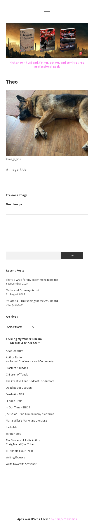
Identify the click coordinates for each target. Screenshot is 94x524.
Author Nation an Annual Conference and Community (30, 359)
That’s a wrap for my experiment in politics (32, 280)
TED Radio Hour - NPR (19, 451)
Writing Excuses (15, 457)
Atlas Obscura (14, 351)
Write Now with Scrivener (21, 464)
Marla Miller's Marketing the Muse (26, 420)
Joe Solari (11, 414)
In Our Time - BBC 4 (18, 407)
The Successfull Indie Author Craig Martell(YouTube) (23, 442)
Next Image (14, 204)
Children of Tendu (17, 374)
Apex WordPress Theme (33, 519)
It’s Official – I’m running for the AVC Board (32, 301)
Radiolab (11, 427)
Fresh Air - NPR (15, 394)
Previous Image (17, 195)
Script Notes (13, 434)
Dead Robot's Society (19, 388)
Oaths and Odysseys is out (22, 290)
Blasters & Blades (17, 368)
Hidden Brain (14, 401)
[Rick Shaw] (47, 56)
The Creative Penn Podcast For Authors (30, 381)
